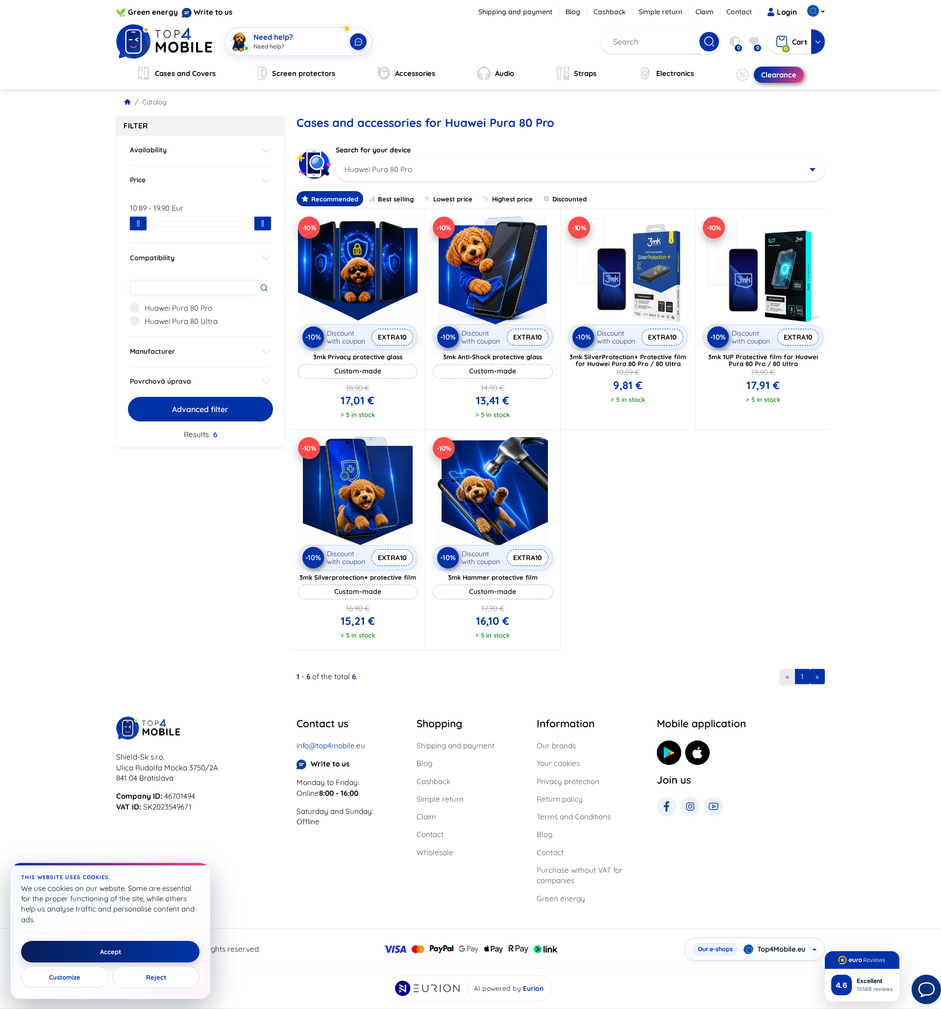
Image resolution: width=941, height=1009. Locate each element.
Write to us (213, 12)
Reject (156, 977)
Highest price (512, 199)
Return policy (560, 799)
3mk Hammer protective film (493, 577)
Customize (64, 977)
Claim (704, 11)
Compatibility (152, 257)
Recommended (334, 199)
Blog (573, 11)
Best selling (396, 199)
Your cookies (558, 763)
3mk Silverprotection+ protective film (357, 577)
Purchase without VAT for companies (579, 875)
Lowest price (452, 199)
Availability (148, 150)
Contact (739, 11)
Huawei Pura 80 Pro (178, 308)
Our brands (556, 745)
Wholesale (435, 852)
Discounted (569, 199)
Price (138, 179)
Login (787, 12)
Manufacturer (152, 351)
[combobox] (580, 169)
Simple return (660, 11)
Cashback (610, 11)
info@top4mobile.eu (331, 745)
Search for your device (373, 150)
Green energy (153, 12)
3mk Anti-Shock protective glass (492, 357)
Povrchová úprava (160, 381)
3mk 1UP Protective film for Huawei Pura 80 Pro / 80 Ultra (763, 360)
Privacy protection (568, 781)
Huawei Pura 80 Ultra (181, 321)
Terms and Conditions (574, 816)
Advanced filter (200, 409)
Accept (110, 952)
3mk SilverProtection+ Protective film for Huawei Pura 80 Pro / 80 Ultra (628, 360)
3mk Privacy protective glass (357, 357)
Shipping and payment (515, 11)
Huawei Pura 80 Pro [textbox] (378, 169)
